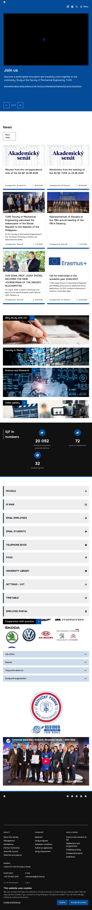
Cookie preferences (12, 902)
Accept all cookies (78, 902)
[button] (72, 6)
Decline (62, 902)
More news (7, 136)
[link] (10, 6)
